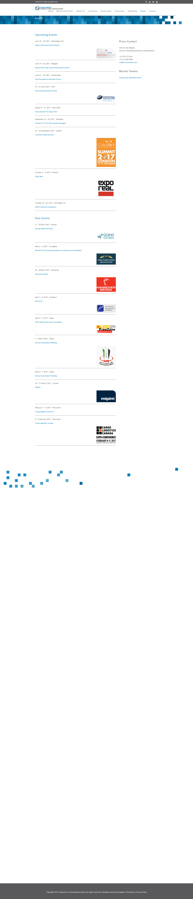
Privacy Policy (141, 892)
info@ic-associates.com (50, 2)
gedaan (122, 892)
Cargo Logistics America (44, 412)
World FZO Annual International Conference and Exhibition (58, 250)
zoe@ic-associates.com (128, 62)
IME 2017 (39, 301)
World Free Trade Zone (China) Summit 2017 (52, 68)
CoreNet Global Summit (44, 135)
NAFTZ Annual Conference (45, 207)
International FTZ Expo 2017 (46, 112)
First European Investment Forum (48, 79)
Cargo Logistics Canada (44, 423)
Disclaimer (130, 892)
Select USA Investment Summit (47, 45)
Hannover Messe (41, 274)
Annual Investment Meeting (46, 343)
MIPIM (37, 387)
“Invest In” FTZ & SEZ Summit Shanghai (50, 123)
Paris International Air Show (46, 91)
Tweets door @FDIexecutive (130, 78)
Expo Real (39, 176)
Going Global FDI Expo (44, 229)
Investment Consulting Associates (72, 892)
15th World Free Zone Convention (48, 322)
